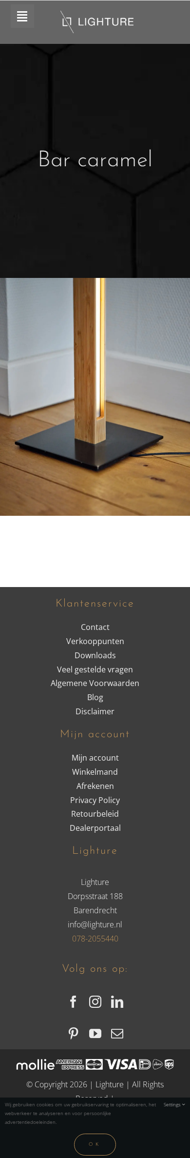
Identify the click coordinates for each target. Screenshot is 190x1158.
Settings (173, 1104)
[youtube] (95, 1033)
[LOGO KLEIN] (96, 14)
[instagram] (95, 1002)
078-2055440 (95, 938)
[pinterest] (73, 1033)
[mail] (117, 1033)
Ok (95, 1144)
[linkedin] (117, 1002)
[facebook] (73, 1002)
